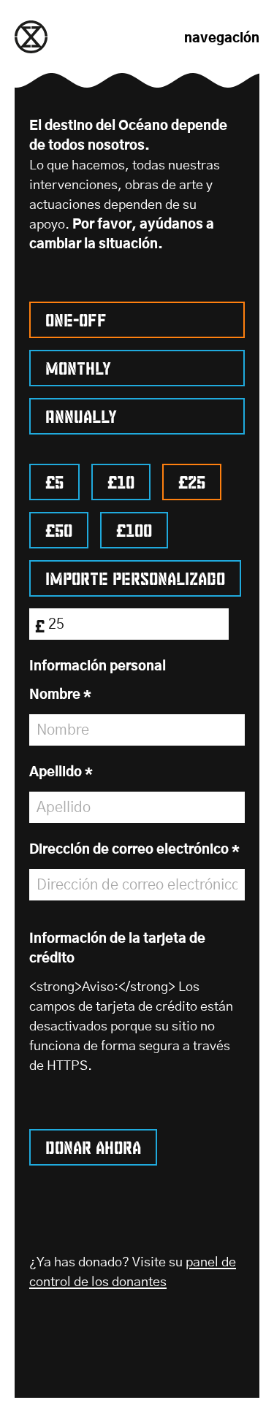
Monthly (78, 366)
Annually (81, 414)
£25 (191, 480)
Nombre (60, 695)
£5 (54, 480)
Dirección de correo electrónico (134, 850)
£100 (134, 528)
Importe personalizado (135, 576)
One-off (76, 317)
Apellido (61, 772)
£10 (120, 480)
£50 (58, 528)
